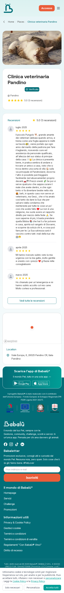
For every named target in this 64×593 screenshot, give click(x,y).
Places (20, 21)
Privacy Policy (38, 581)
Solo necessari (12, 587)
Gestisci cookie (12, 528)
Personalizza (33, 587)
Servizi (7, 498)
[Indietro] (4, 21)
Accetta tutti (52, 587)
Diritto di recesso (13, 550)
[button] (32, 328)
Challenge (9, 504)
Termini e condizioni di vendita (20, 539)
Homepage (10, 492)
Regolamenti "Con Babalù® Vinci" (23, 544)
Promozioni (10, 509)
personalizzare (53, 578)
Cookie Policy (19, 581)
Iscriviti (32, 478)
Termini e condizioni (15, 533)
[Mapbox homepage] (10, 341)
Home (11, 21)
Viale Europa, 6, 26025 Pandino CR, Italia (32, 355)
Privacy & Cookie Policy (17, 522)
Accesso (46, 8)
